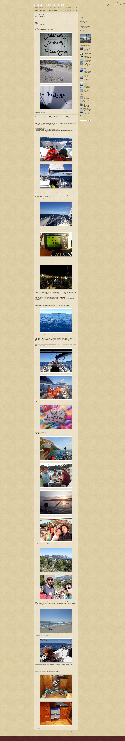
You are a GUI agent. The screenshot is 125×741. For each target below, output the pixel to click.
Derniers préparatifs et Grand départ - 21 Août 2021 (87, 104)
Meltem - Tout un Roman (49, 4)
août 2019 (82, 22)
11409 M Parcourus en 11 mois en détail (87, 96)
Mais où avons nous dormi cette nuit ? (86, 76)
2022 (81, 14)
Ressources (61, 10)
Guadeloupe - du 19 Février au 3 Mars (86, 69)
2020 (81, 17)
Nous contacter (43, 10)
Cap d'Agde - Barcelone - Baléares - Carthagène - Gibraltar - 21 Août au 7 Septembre (87, 54)
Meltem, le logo (39, 14)
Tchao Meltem (82, 33)
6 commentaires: (43, 728)
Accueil (36, 10)
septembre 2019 (83, 21)
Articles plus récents (38, 731)
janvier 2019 (83, 30)
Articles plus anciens (74, 731)
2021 (81, 16)
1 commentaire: (43, 112)
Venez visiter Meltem (52, 10)
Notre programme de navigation (71, 10)
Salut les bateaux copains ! (86, 83)
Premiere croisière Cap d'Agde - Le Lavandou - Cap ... (85, 27)
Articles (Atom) (40, 733)
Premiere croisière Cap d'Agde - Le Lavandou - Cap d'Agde (52, 117)
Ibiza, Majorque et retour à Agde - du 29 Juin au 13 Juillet (87, 62)
